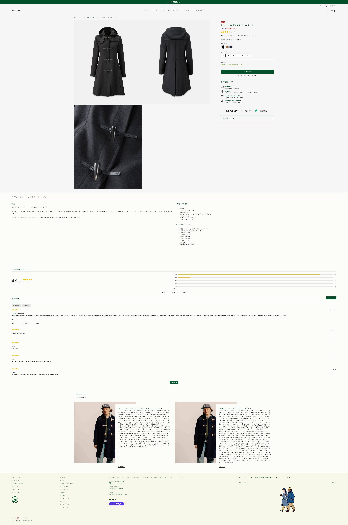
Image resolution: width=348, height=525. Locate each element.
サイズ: (224, 52)
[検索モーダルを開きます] (328, 10)
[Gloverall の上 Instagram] (113, 500)
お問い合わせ (64, 486)
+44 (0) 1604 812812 (117, 483)
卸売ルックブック (17, 492)
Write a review (331, 298)
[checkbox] (26, 305)
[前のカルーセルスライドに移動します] (330, 258)
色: (224, 43)
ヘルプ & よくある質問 (66, 483)
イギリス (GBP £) (331, 5)
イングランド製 (16, 477)
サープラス (81, 17)
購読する (334, 482)
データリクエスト (65, 507)
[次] (189, 2)
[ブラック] (222, 47)
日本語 (320, 5)
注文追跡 (62, 480)
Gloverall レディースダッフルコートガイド (235, 408)
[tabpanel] (174, 345)
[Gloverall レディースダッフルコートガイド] (206, 435)
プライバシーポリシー (66, 498)
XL (242, 55)
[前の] (159, 2)
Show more (174, 382)
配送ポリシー (64, 492)
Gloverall (21, 520)
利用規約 (62, 495)
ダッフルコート (96, 17)
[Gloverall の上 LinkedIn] (116, 500)
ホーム (76, 17)
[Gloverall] (17, 11)
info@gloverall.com (119, 481)
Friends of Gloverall (17, 483)
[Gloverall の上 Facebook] (110, 500)
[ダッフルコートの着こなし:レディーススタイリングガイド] (105, 435)
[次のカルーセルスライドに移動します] (334, 258)
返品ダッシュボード (66, 504)
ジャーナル (15, 486)
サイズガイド (64, 489)
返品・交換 (63, 501)
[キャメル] (227, 47)
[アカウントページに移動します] (332, 10)
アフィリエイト (16, 489)
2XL (248, 55)
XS (223, 55)
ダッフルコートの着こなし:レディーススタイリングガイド (140, 408)
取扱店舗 (62, 477)
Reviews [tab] (16, 298)
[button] (255, 275)
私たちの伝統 (15, 480)
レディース (88, 17)
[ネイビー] (231, 47)
